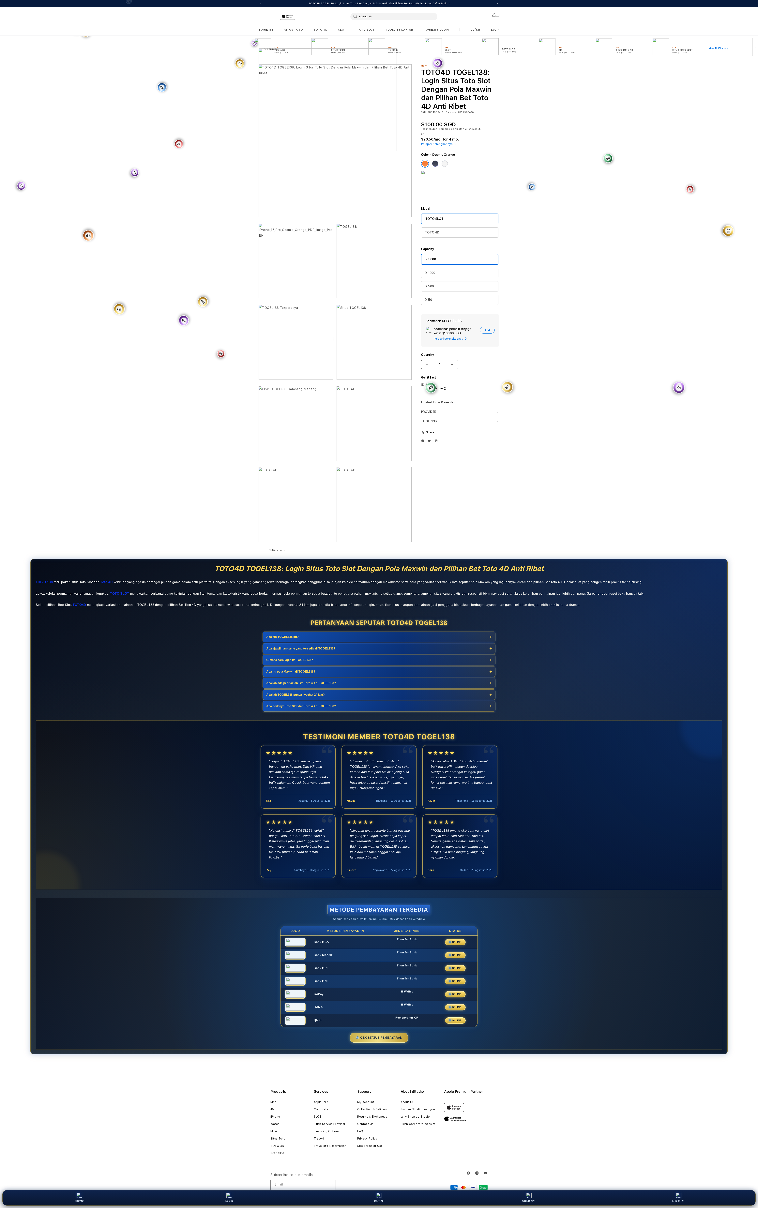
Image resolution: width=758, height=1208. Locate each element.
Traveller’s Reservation (330, 1145)
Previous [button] (261, 4)
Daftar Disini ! (440, 3)
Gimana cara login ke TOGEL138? (289, 660)
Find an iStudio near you (418, 1109)
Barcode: (451, 112)
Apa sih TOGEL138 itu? (282, 636)
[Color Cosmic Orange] (425, 164)
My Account (365, 1102)
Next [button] (497, 4)
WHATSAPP (529, 1201)
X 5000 (430, 259)
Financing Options (326, 1131)
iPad (273, 1109)
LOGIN (229, 1201)
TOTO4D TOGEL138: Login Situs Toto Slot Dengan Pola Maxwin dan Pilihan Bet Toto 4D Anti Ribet (379, 3)
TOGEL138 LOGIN (436, 29)
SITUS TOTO (293, 29)
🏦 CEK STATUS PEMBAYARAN (379, 1037)
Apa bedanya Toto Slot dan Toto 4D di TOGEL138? (301, 706)
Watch (275, 1124)
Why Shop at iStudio (415, 1116)
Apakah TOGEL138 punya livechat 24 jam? (295, 694)
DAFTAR (379, 1201)
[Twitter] (430, 441)
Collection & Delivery (372, 1109)
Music (274, 1131)
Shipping (444, 129)
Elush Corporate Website (418, 1124)
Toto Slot (277, 1153)
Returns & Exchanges (372, 1116)
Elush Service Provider (329, 1124)
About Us (407, 1102)
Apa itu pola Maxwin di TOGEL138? (290, 671)
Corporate (321, 1109)
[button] (266, 29)
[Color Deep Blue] (435, 163)
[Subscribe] (331, 1185)
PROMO (79, 1201)
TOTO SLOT (365, 29)
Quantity (427, 355)
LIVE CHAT (678, 1201)
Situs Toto (277, 1138)
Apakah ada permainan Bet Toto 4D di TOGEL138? (301, 683)
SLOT (342, 29)
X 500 (429, 286)
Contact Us (365, 1124)
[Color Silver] (445, 163)
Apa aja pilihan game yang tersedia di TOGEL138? (300, 648)
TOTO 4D (320, 29)
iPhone (275, 1116)
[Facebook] (424, 441)
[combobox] (393, 16)
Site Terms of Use (370, 1145)
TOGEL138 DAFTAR (399, 29)
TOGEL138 (266, 29)
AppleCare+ (322, 1102)
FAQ (360, 1131)
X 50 (428, 300)
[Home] (328, 82)
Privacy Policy (367, 1138)
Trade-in (320, 1138)
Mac (273, 1102)
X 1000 (430, 273)
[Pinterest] (437, 441)
